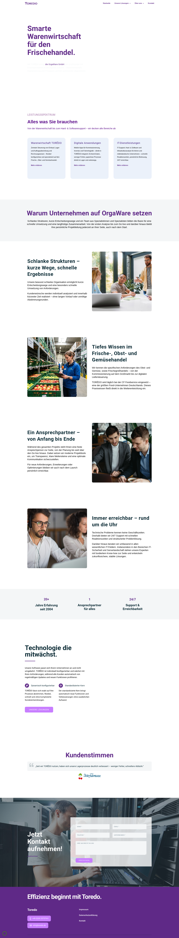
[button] (4, 933)
